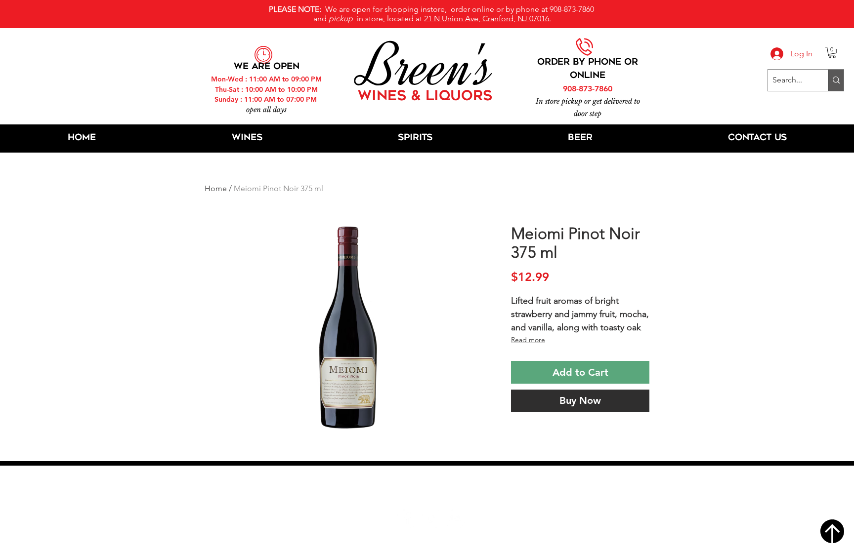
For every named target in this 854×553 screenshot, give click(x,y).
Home (216, 188)
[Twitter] (430, 518)
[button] (832, 52)
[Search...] (836, 80)
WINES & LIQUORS (425, 97)
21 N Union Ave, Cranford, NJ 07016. (487, 18)
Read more (528, 339)
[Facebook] (406, 518)
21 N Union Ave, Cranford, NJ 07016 (432, 488)
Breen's (427, 67)
